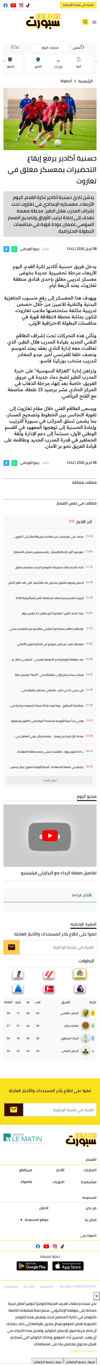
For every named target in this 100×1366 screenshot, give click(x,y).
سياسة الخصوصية (83, 1350)
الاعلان (43, 1208)
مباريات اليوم (50, 47)
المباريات (90, 1170)
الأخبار (60, 1170)
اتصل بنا (91, 1219)
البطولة (66, 80)
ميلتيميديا (89, 1181)
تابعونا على (88, 1235)
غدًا (16, 47)
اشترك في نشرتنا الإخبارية (78, 4)
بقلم (45, 248)
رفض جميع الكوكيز (47, 1362)
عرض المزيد (50, 780)
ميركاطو (25, 1170)
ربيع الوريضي (29, 248)
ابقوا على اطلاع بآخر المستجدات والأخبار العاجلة (55, 934)
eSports (26, 1181)
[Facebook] (6, 248)
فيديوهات (11, 1286)
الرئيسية (85, 81)
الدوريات (58, 1181)
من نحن (91, 1208)
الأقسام (91, 1160)
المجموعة (89, 1197)
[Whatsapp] (14, 248)
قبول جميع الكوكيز (80, 1362)
